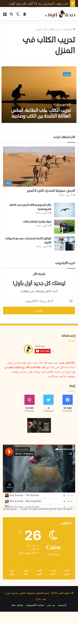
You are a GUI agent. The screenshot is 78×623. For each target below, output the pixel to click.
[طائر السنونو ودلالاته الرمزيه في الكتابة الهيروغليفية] (64, 210)
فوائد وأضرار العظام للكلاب (37, 222)
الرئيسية (68, 29)
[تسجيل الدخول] (25, 15)
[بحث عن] (11, 15)
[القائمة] (5, 15)
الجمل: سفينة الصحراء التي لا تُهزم (51, 191)
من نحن (51, 604)
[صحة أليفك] (60, 14)
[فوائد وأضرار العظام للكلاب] (64, 227)
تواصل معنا (17, 604)
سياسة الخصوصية (35, 604)
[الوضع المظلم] (18, 15)
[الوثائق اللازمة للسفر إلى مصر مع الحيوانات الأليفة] (64, 243)
